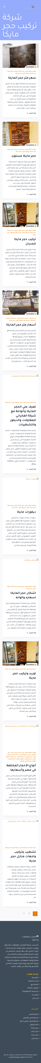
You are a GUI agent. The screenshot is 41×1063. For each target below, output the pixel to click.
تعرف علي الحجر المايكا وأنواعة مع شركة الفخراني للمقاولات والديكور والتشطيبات (23, 416)
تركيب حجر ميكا (12, 71)
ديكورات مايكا (26, 512)
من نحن (35, 998)
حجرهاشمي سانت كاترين (19, 754)
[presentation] (20, 56)
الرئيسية (35, 978)
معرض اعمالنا (32, 988)
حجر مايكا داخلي (24, 402)
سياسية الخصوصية (30, 991)
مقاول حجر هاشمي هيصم (28, 761)
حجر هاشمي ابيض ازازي (29, 1021)
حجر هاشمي (33, 1014)
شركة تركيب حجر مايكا (22, 73)
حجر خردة (34, 1035)
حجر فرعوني (34, 1025)
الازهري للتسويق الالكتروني (16, 1057)
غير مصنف (32, 318)
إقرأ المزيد (31, 113)
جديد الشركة (33, 981)
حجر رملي (35, 1038)
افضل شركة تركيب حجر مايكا (27, 71)
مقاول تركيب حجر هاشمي (16, 759)
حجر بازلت (34, 1032)
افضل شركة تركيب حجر (29, 752)
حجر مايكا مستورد (23, 156)
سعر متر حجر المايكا (22, 78)
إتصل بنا (35, 995)
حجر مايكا (33, 73)
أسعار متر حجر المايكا (21, 325)
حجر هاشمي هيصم (30, 1018)
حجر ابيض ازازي (16, 752)
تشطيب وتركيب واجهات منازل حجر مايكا (23, 857)
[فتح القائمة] (4, 6)
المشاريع (34, 985)
